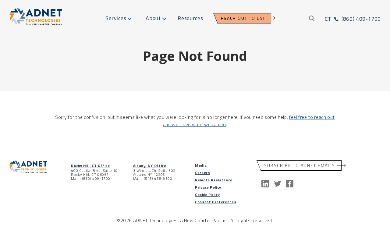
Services (115, 18)
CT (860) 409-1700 (353, 19)
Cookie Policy (207, 194)
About (153, 18)
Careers (202, 173)
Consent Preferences (215, 202)
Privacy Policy (208, 187)
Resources (190, 18)
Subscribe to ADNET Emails (299, 165)
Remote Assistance (213, 180)
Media (201, 165)
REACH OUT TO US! (243, 18)
